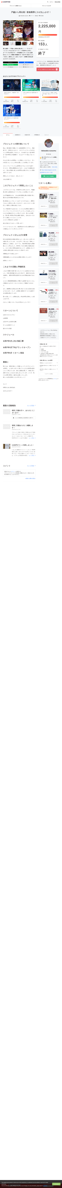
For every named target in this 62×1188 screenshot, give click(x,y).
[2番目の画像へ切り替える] (12, 43)
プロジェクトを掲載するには (15, 5)
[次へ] (32, 30)
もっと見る (30, 405)
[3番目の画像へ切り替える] (18, 43)
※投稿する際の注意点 (30, 478)
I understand (56, 1184)
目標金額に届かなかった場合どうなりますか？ (48, 366)
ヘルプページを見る (49, 373)
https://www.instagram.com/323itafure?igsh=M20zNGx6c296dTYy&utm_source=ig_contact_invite (49, 170)
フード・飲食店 (34, 15)
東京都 (41, 15)
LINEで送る (11, 64)
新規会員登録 (57, 2)
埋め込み (11, 67)
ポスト (11, 62)
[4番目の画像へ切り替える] (24, 43)
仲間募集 (36, 135)
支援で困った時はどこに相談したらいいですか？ (48, 370)
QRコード (27, 67)
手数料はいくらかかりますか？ (46, 363)
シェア (26, 62)
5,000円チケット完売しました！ (23, 445)
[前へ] (5, 30)
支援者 (27, 135)
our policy (45, 1185)
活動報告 (17, 135)
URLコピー (27, 64)
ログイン (51, 2)
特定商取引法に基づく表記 (46, 172)
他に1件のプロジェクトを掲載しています (49, 157)
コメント (46, 135)
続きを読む (54, 167)
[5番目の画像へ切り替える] (30, 43)
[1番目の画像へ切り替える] (6, 43)
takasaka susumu (24, 15)
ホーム (7, 135)
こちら (54, 378)
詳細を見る (43, 206)
